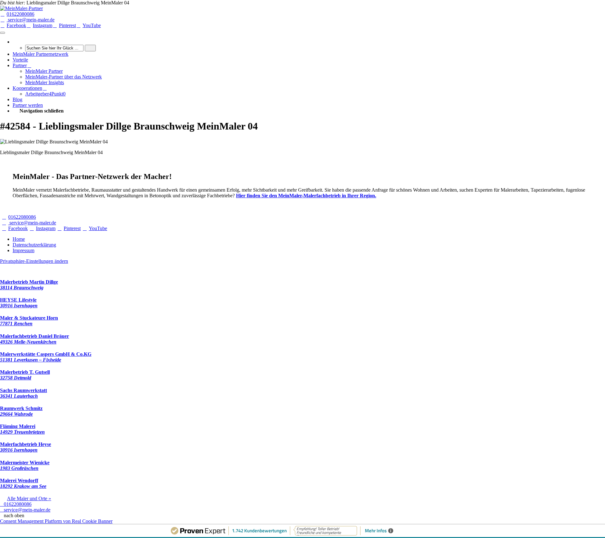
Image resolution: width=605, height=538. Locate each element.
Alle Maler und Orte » (29, 498)
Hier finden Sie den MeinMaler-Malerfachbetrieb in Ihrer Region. (306, 195)
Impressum (23, 250)
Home (19, 239)
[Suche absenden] (90, 48)
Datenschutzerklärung (34, 244)
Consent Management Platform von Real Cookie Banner (56, 521)
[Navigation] (2, 33)
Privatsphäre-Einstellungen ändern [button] (34, 261)
